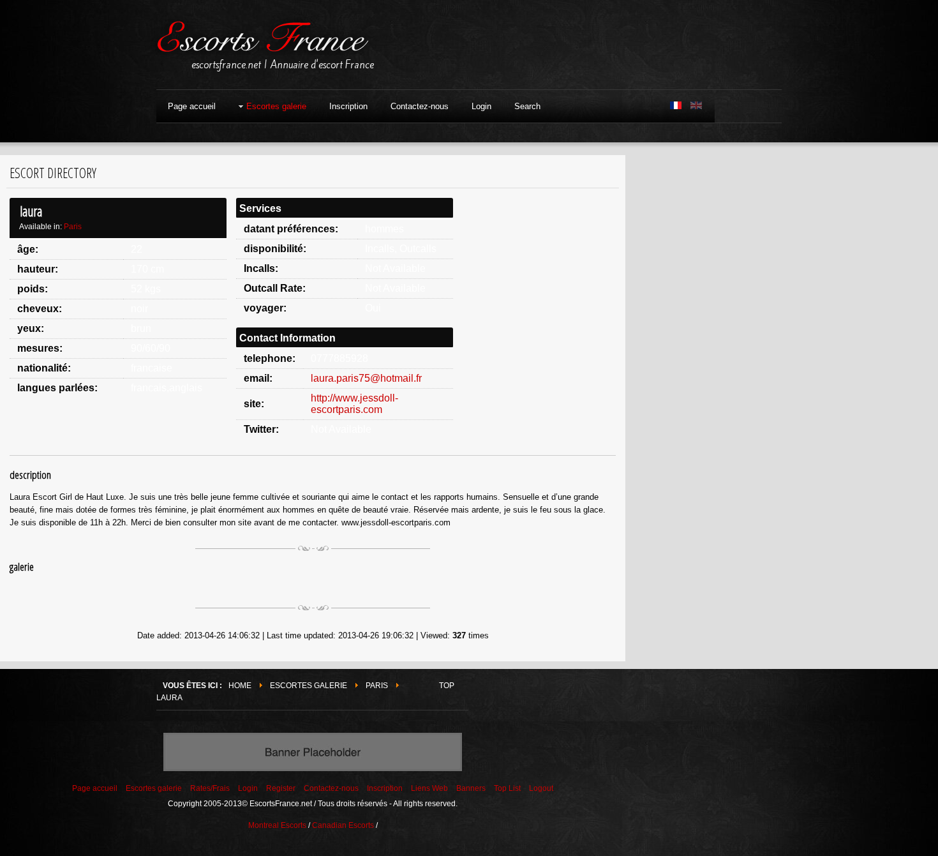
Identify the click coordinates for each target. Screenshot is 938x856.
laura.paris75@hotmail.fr (366, 378)
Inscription (385, 788)
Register (280, 788)
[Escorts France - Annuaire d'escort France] (262, 40)
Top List (507, 788)
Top (446, 685)
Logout (541, 788)
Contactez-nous (331, 788)
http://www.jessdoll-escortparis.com (354, 404)
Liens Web (429, 788)
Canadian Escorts (343, 825)
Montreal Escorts (277, 825)
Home (239, 685)
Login (248, 788)
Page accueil (94, 788)
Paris (73, 226)
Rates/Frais (210, 788)
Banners (471, 788)
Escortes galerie (308, 685)
